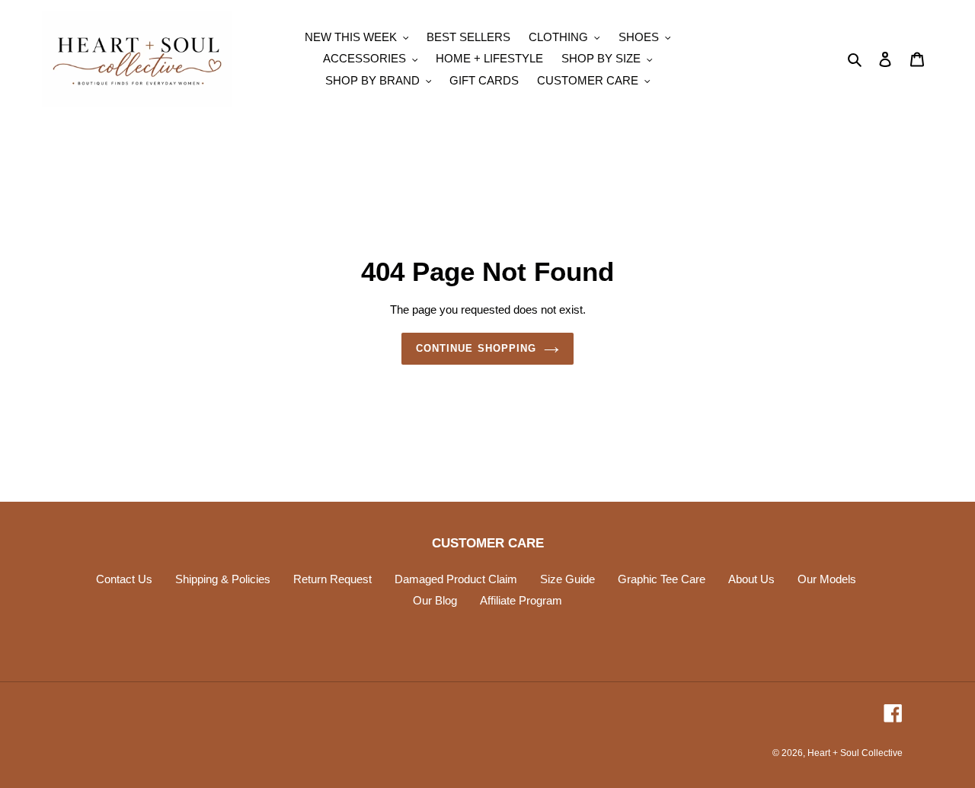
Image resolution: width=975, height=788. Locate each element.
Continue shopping (476, 348)
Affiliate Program (521, 600)
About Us (751, 579)
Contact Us (124, 579)
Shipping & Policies (222, 579)
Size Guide (567, 579)
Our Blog (435, 600)
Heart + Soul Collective (855, 753)
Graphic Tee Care (661, 579)
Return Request (332, 579)
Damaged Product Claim (456, 579)
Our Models (827, 579)
